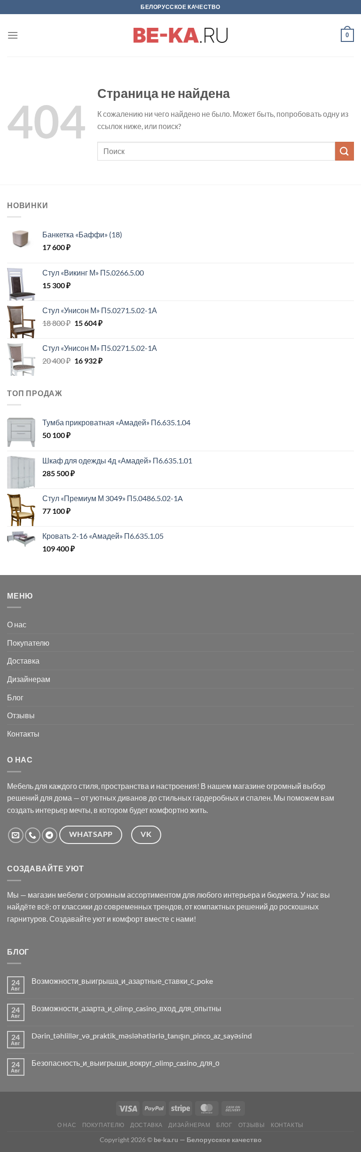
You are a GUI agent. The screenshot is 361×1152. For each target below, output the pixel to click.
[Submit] (344, 151)
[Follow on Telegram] (49, 835)
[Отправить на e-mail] (16, 835)
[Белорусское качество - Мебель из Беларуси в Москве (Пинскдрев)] (180, 35)
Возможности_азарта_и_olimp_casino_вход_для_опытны (126, 1008)
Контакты (23, 733)
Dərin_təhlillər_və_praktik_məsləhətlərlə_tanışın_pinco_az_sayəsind (141, 1035)
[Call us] (32, 835)
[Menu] (12, 35)
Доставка (23, 660)
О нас (16, 624)
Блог (15, 697)
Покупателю (28, 642)
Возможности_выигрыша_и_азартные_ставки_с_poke (122, 980)
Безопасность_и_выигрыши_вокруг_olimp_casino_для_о (125, 1062)
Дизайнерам (28, 678)
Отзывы (21, 715)
